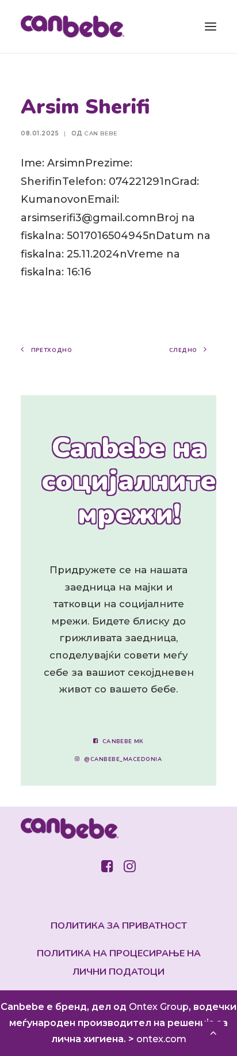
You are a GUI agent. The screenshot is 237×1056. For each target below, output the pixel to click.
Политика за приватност (119, 925)
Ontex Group (159, 1006)
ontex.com (161, 1039)
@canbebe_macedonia (123, 759)
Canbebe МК (122, 741)
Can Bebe (101, 133)
